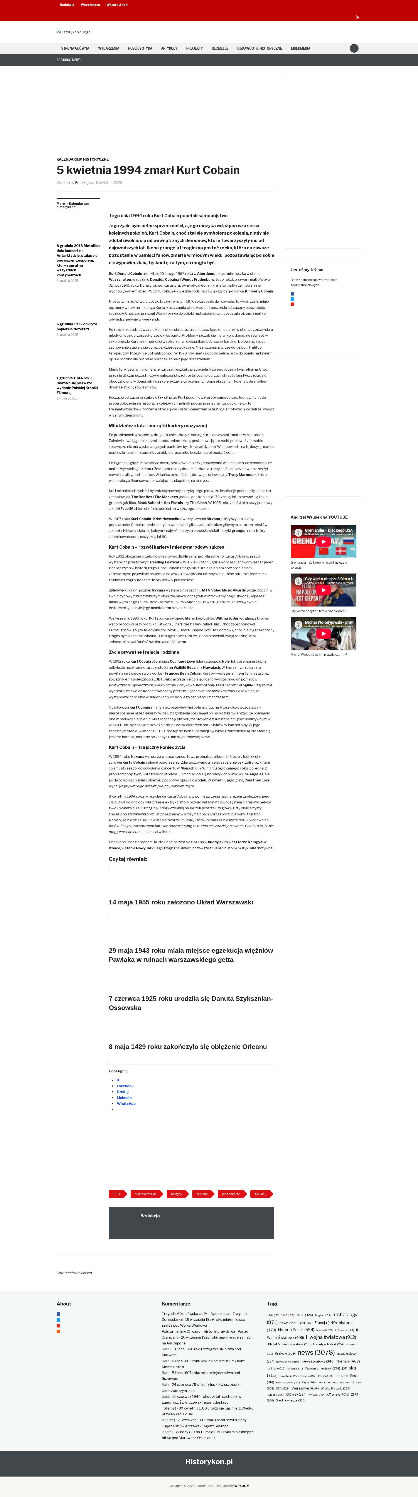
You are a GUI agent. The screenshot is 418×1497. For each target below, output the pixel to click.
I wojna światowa (296, 1344)
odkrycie (276, 1368)
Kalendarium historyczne (83, 159)
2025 (304, 1315)
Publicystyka (140, 48)
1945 (287, 1315)
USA (283, 1388)
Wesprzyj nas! (117, 5)
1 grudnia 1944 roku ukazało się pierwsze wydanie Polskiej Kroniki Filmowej (77, 385)
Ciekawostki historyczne (259, 48)
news (316, 1352)
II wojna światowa (331, 1337)
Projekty (194, 48)
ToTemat (169, 1408)
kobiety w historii (328, 1344)
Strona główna (75, 48)
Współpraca (90, 5)
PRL (341, 1376)
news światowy (318, 1361)
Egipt (305, 1323)
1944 (273, 1315)
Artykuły (169, 48)
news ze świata (288, 1361)
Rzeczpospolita (288, 1382)
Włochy (276, 1394)
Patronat (295, 1368)
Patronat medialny (322, 1368)
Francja (325, 1323)
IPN (274, 1344)
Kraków (285, 1353)
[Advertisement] (191, 1151)
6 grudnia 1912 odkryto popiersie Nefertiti (77, 326)
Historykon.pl (209, 1461)
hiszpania (324, 1330)
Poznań (325, 1376)
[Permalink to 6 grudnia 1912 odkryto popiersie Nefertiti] (78, 306)
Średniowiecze (290, 1400)
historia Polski (296, 1329)
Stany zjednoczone (334, 1382)
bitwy (288, 1323)
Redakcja (67, 5)
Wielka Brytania (335, 1388)
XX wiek (337, 1394)
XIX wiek (296, 1394)
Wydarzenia (108, 48)
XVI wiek (316, 1394)
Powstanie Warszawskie (298, 1376)
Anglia (323, 1315)
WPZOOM (241, 1486)
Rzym (309, 1382)
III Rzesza (344, 1330)
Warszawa (305, 1388)
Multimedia (300, 48)
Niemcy (348, 1361)
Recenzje (220, 48)
